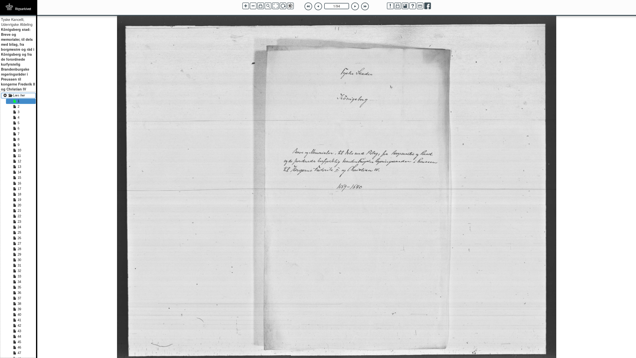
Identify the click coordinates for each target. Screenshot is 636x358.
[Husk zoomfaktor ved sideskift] (260, 5)
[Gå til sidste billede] (365, 6)
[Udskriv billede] (397, 5)
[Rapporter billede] (390, 5)
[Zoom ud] (253, 5)
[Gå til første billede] (308, 6)
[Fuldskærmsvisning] (275, 5)
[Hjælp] (412, 5)
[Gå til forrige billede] (318, 6)
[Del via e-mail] (420, 5)
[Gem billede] (405, 5)
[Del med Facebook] (427, 5)
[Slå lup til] (268, 5)
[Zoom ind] (245, 5)
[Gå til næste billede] (355, 6)
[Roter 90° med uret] (282, 5)
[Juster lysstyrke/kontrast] (290, 5)
